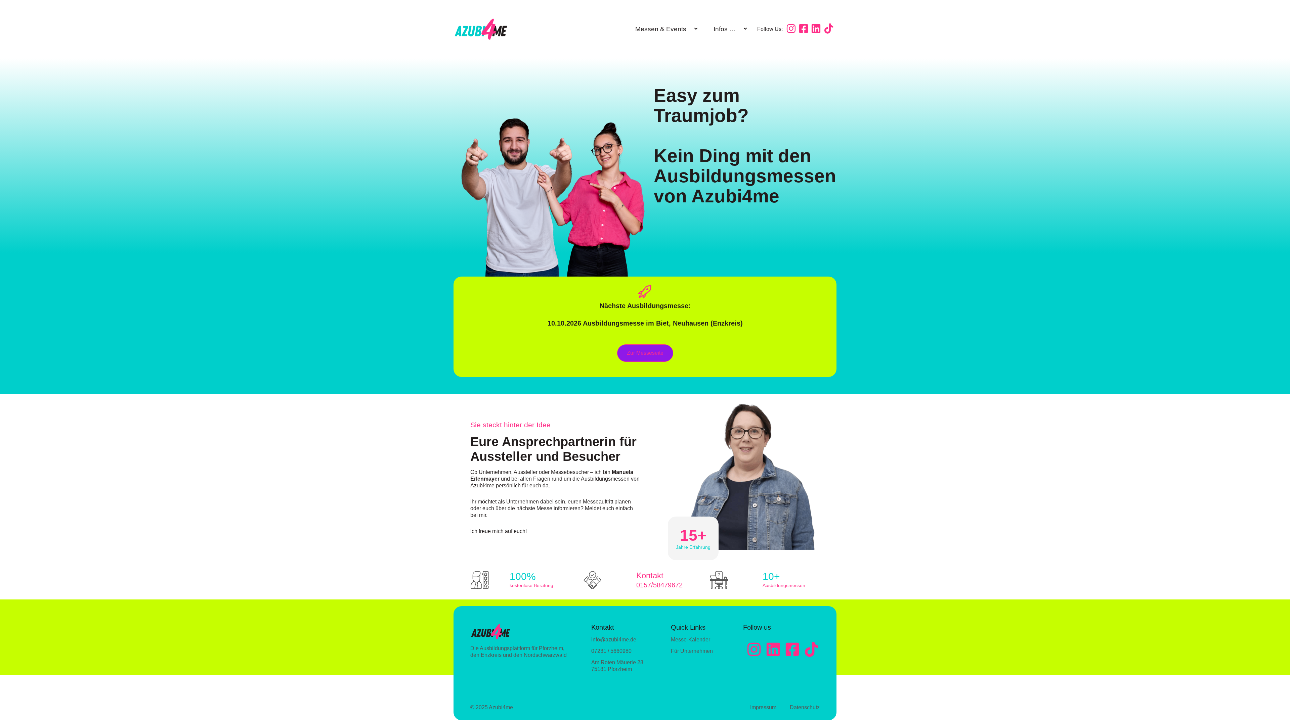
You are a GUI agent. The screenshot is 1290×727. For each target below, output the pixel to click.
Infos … (725, 29)
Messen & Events (660, 29)
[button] (689, 29)
